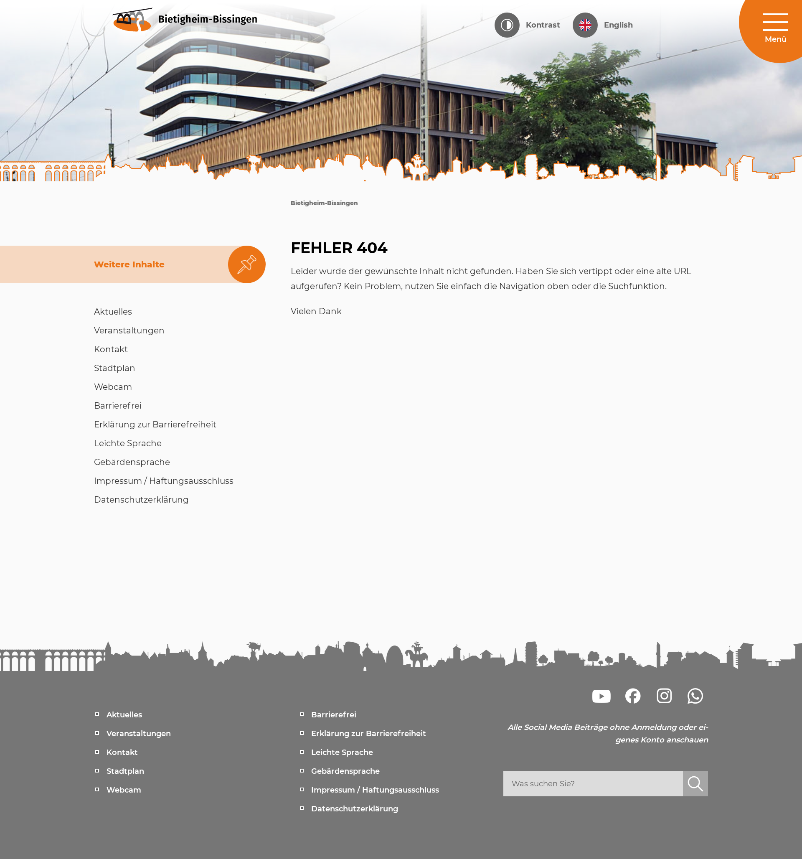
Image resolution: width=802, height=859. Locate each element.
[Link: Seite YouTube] (601, 696)
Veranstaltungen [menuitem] (139, 733)
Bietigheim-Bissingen (324, 203)
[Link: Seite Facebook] (632, 696)
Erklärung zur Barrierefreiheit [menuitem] (368, 733)
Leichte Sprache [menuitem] (342, 752)
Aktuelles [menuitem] (124, 714)
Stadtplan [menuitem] (125, 771)
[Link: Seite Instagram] (664, 696)
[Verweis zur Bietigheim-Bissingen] (200, 19)
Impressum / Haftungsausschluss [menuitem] (375, 790)
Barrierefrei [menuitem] (333, 714)
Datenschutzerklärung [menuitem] (354, 808)
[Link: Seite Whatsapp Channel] (695, 696)
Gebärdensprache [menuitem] (345, 771)
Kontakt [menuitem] (122, 752)
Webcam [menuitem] (124, 790)
